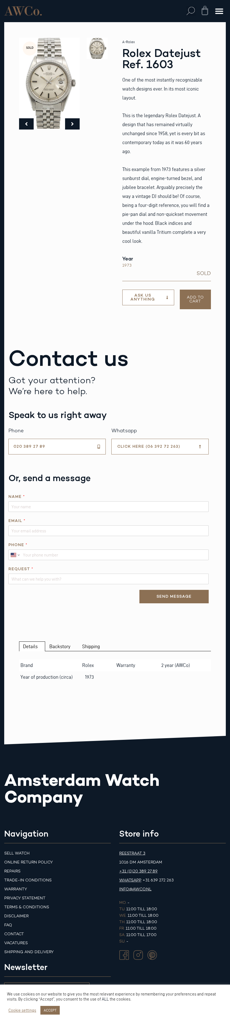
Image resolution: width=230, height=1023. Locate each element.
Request (20, 569)
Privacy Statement (24, 898)
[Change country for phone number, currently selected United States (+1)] (14, 554)
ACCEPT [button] (50, 1010)
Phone (17, 544)
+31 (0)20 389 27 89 (138, 871)
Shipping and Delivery (29, 952)
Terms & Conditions (26, 907)
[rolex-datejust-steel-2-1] (49, 83)
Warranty (15, 889)
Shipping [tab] (91, 646)
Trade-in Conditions (28, 880)
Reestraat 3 (132, 853)
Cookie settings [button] (22, 1010)
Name (16, 496)
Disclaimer (16, 916)
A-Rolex (128, 42)
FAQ (8, 925)
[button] (191, 11)
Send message (174, 596)
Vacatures (16, 943)
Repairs (12, 871)
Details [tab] (30, 646)
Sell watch (16, 853)
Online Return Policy (28, 862)
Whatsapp (130, 880)
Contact (14, 934)
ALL (105, 999)
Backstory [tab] (59, 646)
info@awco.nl (135, 889)
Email (16, 520)
